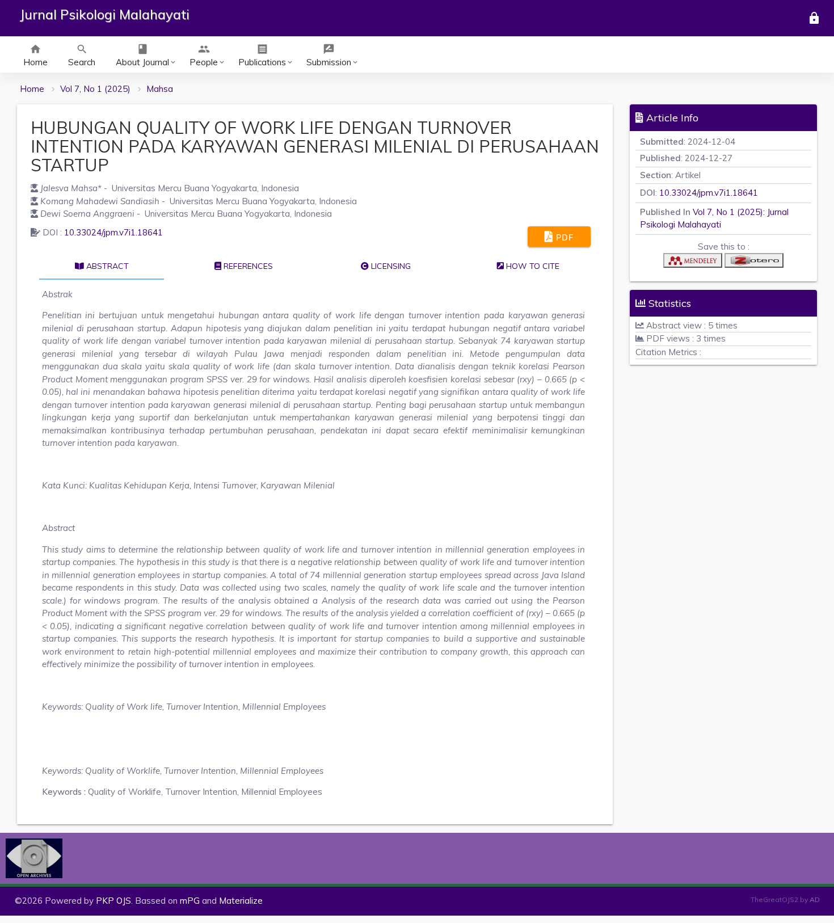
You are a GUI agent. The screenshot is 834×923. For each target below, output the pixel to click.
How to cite (531, 266)
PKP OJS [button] (113, 900)
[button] (692, 263)
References (247, 266)
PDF (563, 237)
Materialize (241, 900)
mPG (190, 900)
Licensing (390, 266)
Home (32, 88)
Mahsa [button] (159, 88)
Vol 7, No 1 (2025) (95, 88)
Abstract (106, 266)
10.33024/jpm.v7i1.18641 (113, 232)
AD (815, 899)
